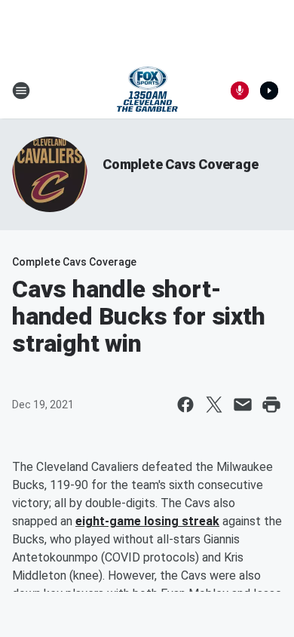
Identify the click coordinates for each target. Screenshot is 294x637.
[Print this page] (271, 404)
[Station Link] (147, 90)
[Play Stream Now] (269, 91)
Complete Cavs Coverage (181, 164)
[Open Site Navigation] (21, 91)
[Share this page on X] (214, 404)
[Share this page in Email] (242, 404)
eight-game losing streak (147, 521)
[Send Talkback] (240, 91)
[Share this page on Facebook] (185, 404)
